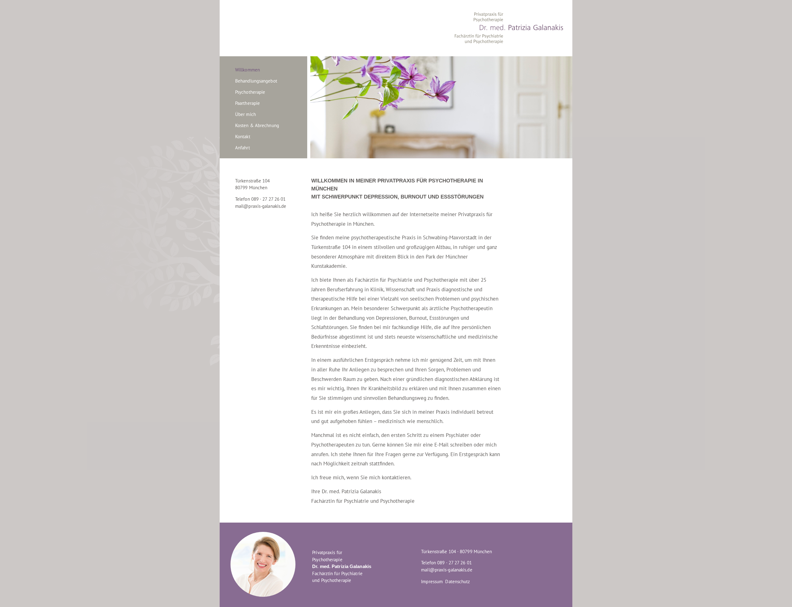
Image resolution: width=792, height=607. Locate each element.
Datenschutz (457, 581)
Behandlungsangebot (256, 81)
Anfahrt (242, 148)
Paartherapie (247, 103)
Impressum (432, 581)
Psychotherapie (250, 92)
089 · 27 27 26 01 (454, 563)
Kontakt (242, 136)
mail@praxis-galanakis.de (260, 206)
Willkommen (247, 70)
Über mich (245, 114)
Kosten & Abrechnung (257, 125)
